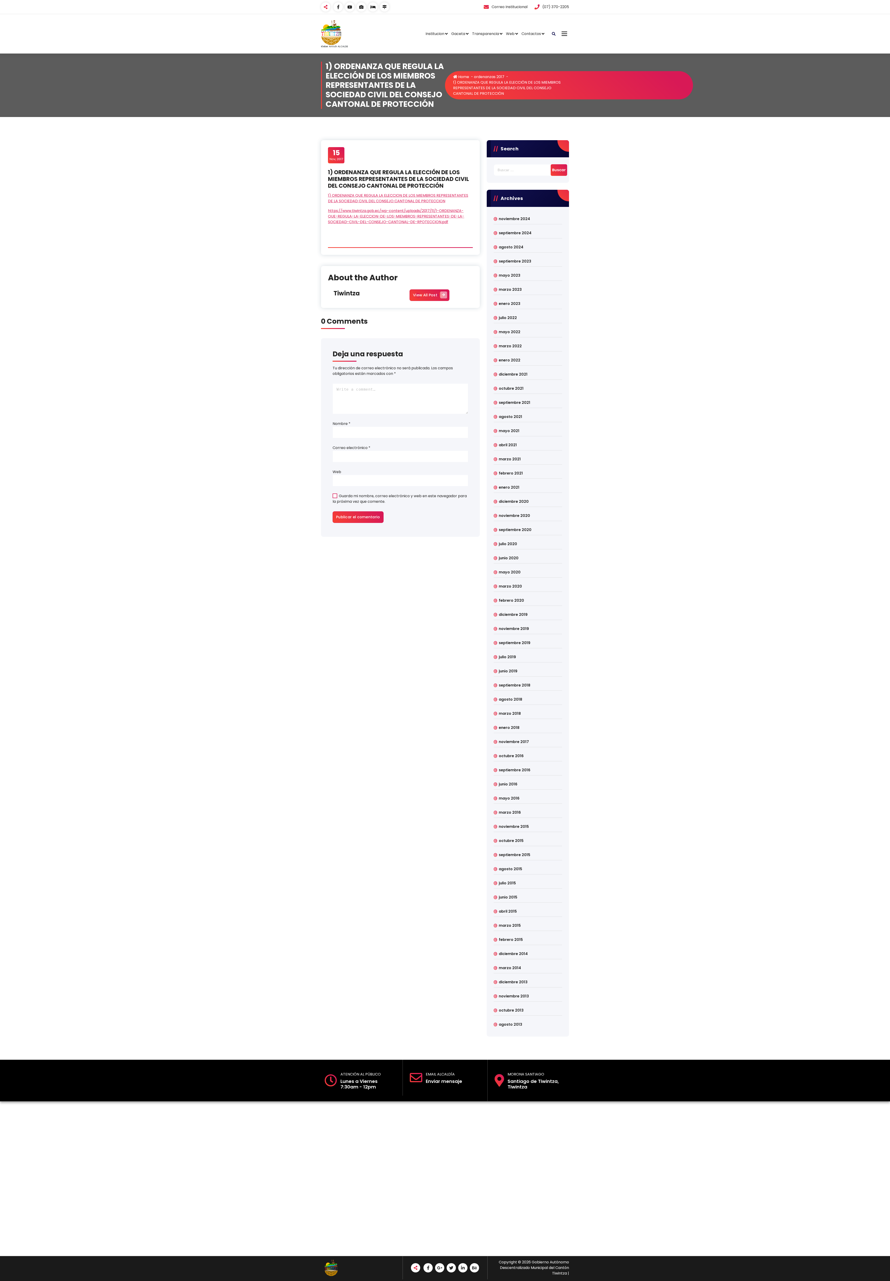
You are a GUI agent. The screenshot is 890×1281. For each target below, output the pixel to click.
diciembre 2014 (513, 953)
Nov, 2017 (336, 155)
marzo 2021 (510, 459)
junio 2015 (508, 897)
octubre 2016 (511, 756)
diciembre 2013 (513, 982)
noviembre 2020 (514, 515)
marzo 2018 (510, 713)
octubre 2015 (511, 840)
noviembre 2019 (514, 628)
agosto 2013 (510, 1024)
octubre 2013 (511, 1010)
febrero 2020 (511, 600)
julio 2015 (507, 883)
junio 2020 (508, 558)
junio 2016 (508, 784)
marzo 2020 (510, 586)
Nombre (341, 423)
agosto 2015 (510, 869)
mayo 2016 (509, 798)
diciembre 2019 (513, 614)
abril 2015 (508, 911)
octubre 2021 (511, 388)
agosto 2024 (511, 247)
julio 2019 (507, 657)
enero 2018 (509, 727)
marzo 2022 (510, 346)
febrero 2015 (511, 939)
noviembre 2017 (514, 741)
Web (510, 33)
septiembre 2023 (515, 261)
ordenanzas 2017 (489, 76)
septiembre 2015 (514, 854)
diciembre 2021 (513, 374)
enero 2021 (509, 487)
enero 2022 (509, 360)
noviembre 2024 (514, 218)
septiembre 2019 (514, 642)
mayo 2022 (509, 332)
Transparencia (485, 33)
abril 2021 (508, 445)
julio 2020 (508, 544)
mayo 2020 (510, 572)
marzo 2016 (510, 812)
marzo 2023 (510, 289)
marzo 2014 (510, 968)
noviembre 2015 (514, 826)
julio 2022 (508, 317)
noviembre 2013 (514, 996)
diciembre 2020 (514, 501)
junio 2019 (508, 671)
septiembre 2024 (515, 233)
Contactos (531, 33)
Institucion (435, 33)
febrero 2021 (511, 473)
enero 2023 (509, 303)
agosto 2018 (510, 699)
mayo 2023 (509, 275)
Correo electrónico (351, 447)
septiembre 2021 (514, 402)
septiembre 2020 (515, 529)
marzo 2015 (510, 925)
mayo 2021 (509, 430)
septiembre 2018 (514, 685)
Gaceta (458, 33)
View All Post (425, 295)
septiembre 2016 (514, 770)
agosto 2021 (510, 416)
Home (463, 76)
